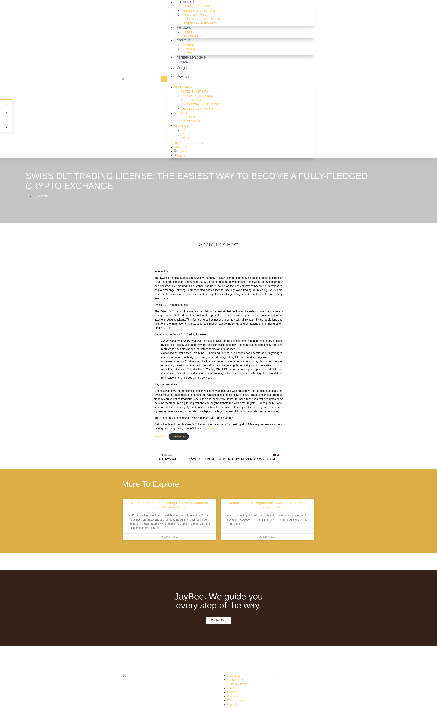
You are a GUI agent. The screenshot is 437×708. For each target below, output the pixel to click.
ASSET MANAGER (195, 14)
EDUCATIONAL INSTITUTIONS (203, 19)
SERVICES (184, 27)
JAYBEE (188, 44)
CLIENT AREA (183, 87)
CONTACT (183, 61)
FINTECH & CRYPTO (196, 6)
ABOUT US (184, 40)
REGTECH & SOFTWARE (199, 23)
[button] (164, 79)
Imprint (234, 688)
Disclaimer (236, 679)
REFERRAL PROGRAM (191, 57)
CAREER (189, 49)
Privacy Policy (239, 683)
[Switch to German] (244, 77)
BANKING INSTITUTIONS (199, 10)
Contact (209, 428)
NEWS (187, 53)
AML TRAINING (193, 36)
